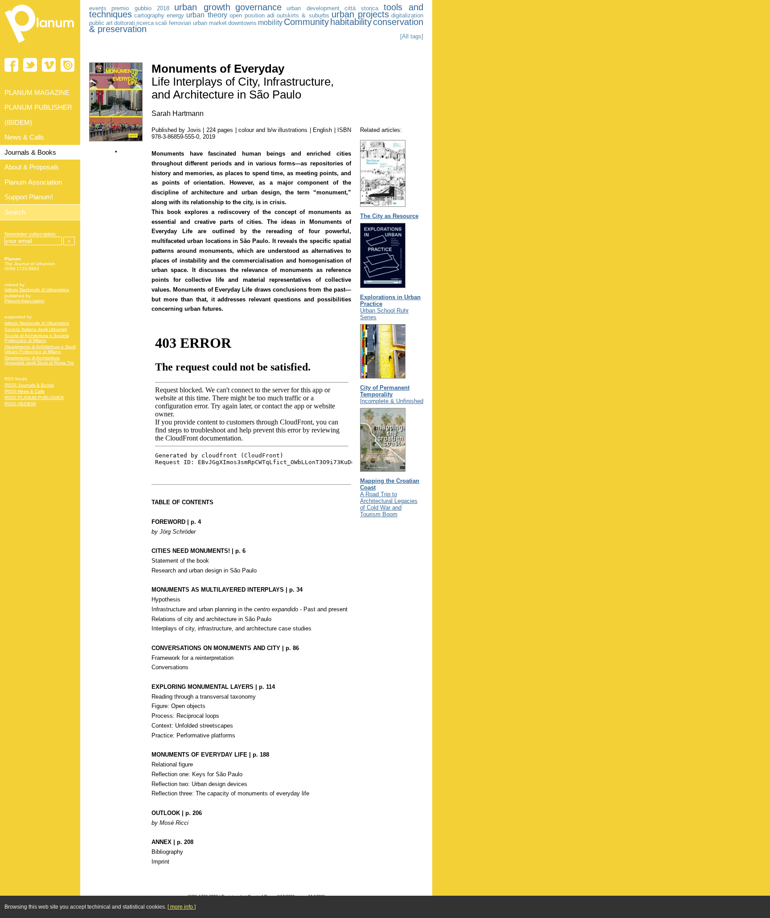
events (97, 8)
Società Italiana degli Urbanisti (35, 329)
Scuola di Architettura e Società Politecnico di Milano (36, 338)
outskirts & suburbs (303, 15)
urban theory (206, 15)
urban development (313, 8)
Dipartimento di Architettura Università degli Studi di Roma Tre (39, 360)
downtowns (242, 23)
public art (101, 23)
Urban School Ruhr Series (390, 307)
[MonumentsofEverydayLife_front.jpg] (116, 139)
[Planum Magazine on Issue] (67, 65)
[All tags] (411, 36)
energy (175, 15)
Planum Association (24, 300)
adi (270, 15)
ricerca (145, 23)
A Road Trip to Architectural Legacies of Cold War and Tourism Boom (389, 498)
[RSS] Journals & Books (29, 385)
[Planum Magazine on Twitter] (30, 65)
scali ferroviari (173, 23)
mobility (270, 22)
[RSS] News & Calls (24, 391)
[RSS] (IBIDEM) (20, 403)
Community (306, 22)
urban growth (202, 7)
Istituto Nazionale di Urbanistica (36, 289)
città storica (361, 8)
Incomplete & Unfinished (391, 394)
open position (247, 15)
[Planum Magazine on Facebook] (11, 65)
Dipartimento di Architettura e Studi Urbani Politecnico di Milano (40, 349)
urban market (210, 23)
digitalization (407, 15)
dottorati (124, 23)
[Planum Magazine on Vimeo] (49, 65)
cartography (149, 15)
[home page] (40, 44)
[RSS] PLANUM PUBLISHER (34, 397)
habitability (351, 22)
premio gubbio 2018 (140, 8)
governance (258, 7)
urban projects (360, 14)
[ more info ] (182, 907)
